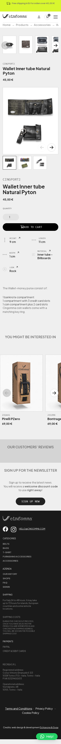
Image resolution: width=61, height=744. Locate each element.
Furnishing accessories (17, 557)
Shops (6, 578)
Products (22, 25)
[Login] (39, 17)
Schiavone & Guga (49, 727)
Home (7, 25)
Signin (6, 587)
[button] (51, 147)
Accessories (42, 25)
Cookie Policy (30, 713)
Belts (6, 544)
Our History (10, 574)
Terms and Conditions (18, 708)
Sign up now (30, 501)
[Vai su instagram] (13, 529)
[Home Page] (15, 17)
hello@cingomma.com (32, 529)
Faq (5, 583)
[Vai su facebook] (5, 529)
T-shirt (7, 552)
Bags (6, 548)
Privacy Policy (44, 708)
